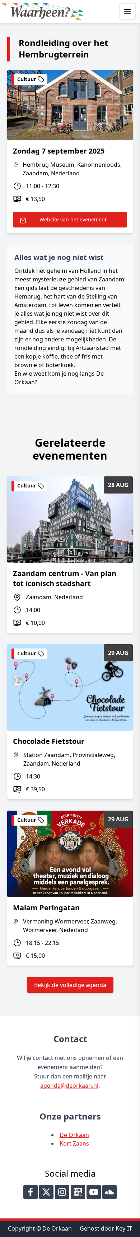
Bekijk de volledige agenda (70, 985)
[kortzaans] (78, 1192)
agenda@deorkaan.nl (69, 1086)
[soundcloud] (109, 1192)
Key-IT (124, 1228)
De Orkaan (74, 1135)
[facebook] (30, 1192)
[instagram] (62, 1192)
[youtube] (94, 1192)
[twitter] (46, 1192)
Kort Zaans (74, 1143)
